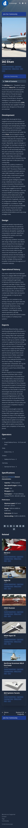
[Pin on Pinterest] (20, 526)
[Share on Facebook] (23, 526)
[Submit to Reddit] (11, 526)
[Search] (19, 3)
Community (5, 821)
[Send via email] (14, 529)
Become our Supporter (8, 814)
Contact (4, 816)
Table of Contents (11, 81)
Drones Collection (6, 59)
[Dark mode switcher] (22, 3)
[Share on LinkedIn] (4, 526)
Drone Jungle (13, 3)
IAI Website (11, 477)
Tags (3, 819)
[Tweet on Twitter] (8, 526)
